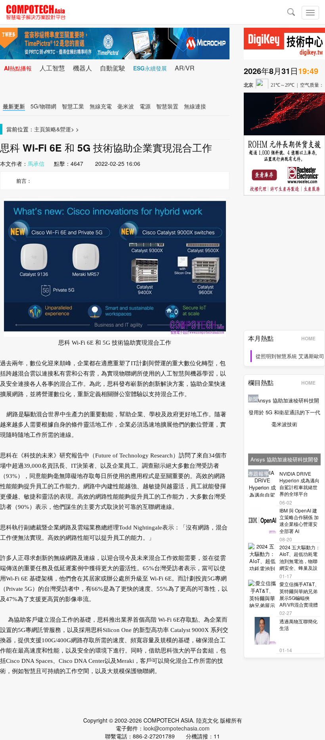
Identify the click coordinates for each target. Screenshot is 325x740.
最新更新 (14, 106)
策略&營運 (58, 129)
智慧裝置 (167, 106)
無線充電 (101, 106)
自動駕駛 (112, 67)
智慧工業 (73, 106)
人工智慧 (52, 67)
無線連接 (195, 106)
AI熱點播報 (18, 68)
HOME (308, 338)
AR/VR (185, 67)
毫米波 (125, 106)
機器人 (82, 67)
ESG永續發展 (150, 68)
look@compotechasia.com (176, 728)
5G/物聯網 (43, 106)
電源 (145, 106)
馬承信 (36, 163)
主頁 (39, 129)
